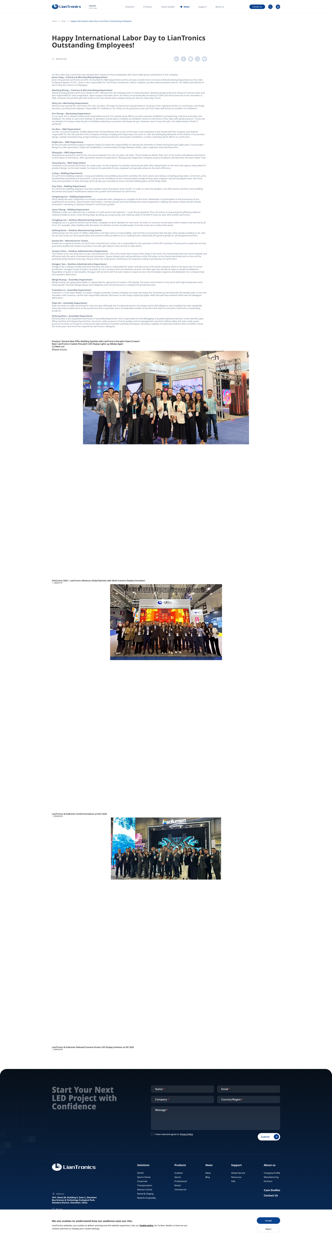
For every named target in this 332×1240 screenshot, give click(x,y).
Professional (180, 1181)
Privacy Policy (186, 1134)
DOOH (140, 1172)
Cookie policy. (147, 1225)
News (63, 21)
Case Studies (272, 1190)
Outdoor (178, 1172)
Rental (177, 1185)
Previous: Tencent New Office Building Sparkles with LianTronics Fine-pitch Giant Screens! (96, 341)
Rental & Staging (145, 1193)
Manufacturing (271, 1177)
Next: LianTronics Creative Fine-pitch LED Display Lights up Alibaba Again (87, 344)
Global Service (238, 1172)
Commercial (180, 1189)
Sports (177, 1177)
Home (54, 21)
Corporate (142, 1181)
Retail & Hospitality (146, 1197)
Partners (268, 1181)
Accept (268, 1220)
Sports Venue (143, 1177)
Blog (207, 1177)
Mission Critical (144, 1189)
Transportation (144, 1185)
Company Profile (272, 1172)
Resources (236, 1177)
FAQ (233, 1181)
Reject (268, 1229)
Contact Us (257, 6)
